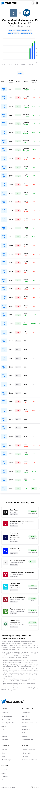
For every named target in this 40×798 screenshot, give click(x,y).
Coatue (24, 726)
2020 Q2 (3, 297)
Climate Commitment (29, 760)
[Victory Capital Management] (13, 13)
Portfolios (4, 713)
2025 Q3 (3, 115)
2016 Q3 (3, 428)
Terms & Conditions (28, 750)
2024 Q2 (3, 158)
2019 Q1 (3, 341)
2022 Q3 (3, 219)
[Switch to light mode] (34, 787)
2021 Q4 (4, 245)
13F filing (31, 688)
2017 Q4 (3, 384)
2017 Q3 (3, 393)
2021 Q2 (4, 263)
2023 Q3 (3, 184)
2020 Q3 (3, 289)
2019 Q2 (3, 332)
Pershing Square (27, 739)
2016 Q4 (3, 419)
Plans (3, 753)
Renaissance (26, 719)
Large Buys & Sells (7, 723)
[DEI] (26, 13)
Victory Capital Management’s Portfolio (19, 30)
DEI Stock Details (12, 33)
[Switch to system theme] (32, 787)
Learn (3, 756)
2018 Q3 (3, 358)
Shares (20, 73)
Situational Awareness (29, 723)
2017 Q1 (3, 410)
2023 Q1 (3, 202)
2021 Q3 (4, 254)
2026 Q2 (3, 89)
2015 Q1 (4, 480)
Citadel (24, 716)
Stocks (3, 726)
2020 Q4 (3, 280)
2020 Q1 (3, 306)
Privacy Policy (26, 753)
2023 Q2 (3, 193)
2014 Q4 (3, 488)
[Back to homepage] (9, 3)
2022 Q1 (3, 236)
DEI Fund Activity (25, 33)
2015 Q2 (4, 471)
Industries (4, 736)
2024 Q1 (3, 167)
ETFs (3, 729)
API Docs (4, 750)
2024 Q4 (3, 141)
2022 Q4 (3, 210)
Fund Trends (5, 719)
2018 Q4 (3, 349)
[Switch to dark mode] (37, 787)
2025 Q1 (3, 132)
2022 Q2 (3, 228)
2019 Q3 (3, 323)
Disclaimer (25, 756)
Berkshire (25, 733)
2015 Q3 (4, 462)
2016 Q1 (3, 445)
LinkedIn (4, 780)
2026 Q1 (3, 97)
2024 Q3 (3, 150)
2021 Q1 (4, 271)
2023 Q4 (3, 176)
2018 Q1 (3, 375)
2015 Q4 (4, 454)
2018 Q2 (3, 367)
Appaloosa (25, 736)
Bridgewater (26, 729)
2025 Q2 (3, 124)
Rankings (4, 739)
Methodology (6, 760)
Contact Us (5, 770)
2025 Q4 (3, 106)
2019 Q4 (3, 315)
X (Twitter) (4, 776)
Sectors (4, 733)
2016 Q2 (3, 436)
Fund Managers (6, 716)
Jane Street (26, 713)
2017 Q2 (3, 402)
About (3, 773)
